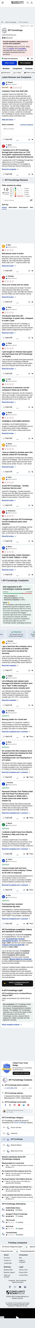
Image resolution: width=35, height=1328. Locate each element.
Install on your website (21, 1073)
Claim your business (7, 1276)
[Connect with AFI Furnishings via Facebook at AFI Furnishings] (5, 1105)
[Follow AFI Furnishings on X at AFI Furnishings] (10, 1105)
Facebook (10, 1287)
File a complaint (25, 63)
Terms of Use (23, 1270)
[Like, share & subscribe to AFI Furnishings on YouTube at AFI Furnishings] (19, 1105)
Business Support (9, 1272)
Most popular (23, 207)
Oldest (32, 207)
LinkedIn (25, 1287)
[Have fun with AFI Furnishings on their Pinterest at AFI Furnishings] (28, 1105)
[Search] (15, 200)
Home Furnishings (20, 1122)
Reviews (6, 69)
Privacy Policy (23, 1272)
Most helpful (13, 207)
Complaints (17, 69)
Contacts (29, 69)
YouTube (20, 1287)
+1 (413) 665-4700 (10, 1088)
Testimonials (8, 1263)
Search (27, 2)
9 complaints (21, 48)
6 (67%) (14, 598)
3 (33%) (14, 599)
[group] (6, 72)
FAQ (20, 1258)
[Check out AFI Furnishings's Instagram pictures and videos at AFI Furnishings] (14, 1105)
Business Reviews (17, 1282)
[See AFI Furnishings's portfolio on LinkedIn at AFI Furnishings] (24, 1105)
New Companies (21, 1280)
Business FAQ (8, 1270)
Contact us (7, 1260)
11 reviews (10, 48)
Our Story (7, 1258)
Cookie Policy (23, 1275)
